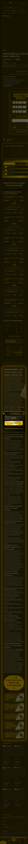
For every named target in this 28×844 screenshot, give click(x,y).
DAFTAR (14, 423)
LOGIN (13, 418)
